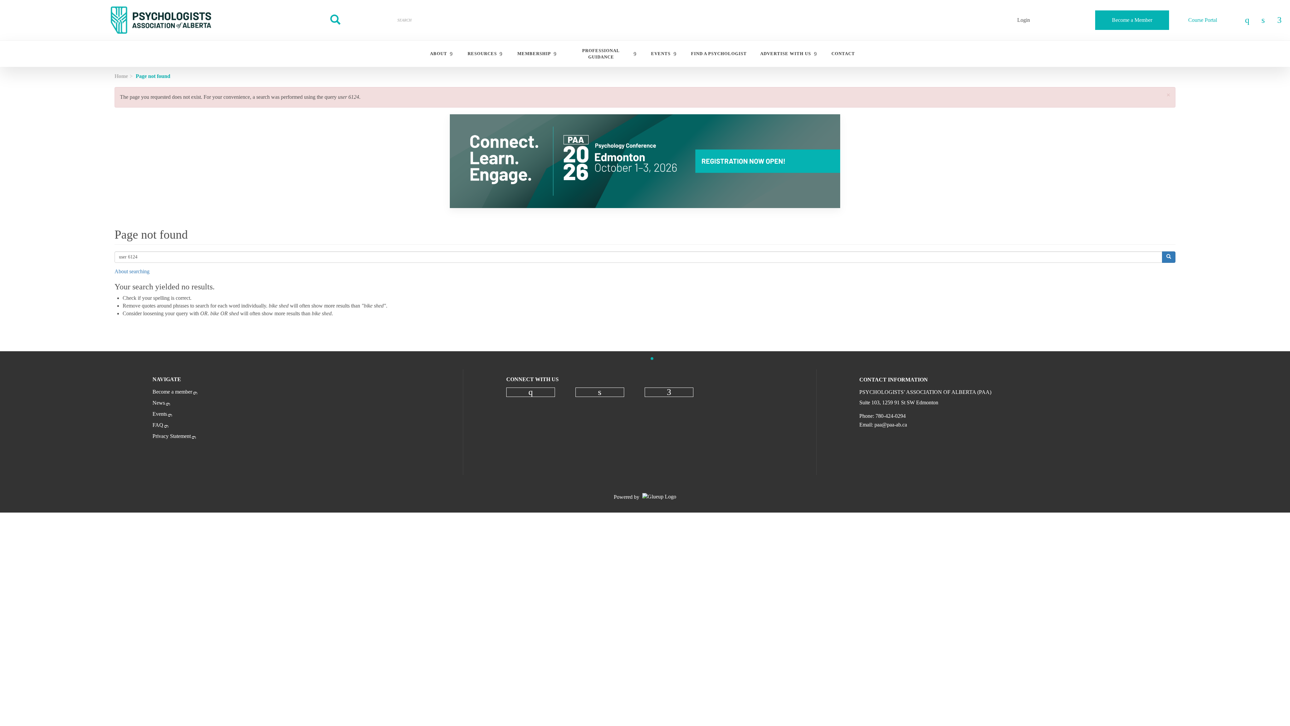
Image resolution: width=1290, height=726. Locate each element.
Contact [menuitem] (843, 53)
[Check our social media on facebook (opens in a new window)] (669, 392)
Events (160, 414)
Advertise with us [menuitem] (785, 53)
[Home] (161, 20)
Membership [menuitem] (534, 53)
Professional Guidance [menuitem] (601, 53)
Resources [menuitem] (482, 53)
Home (121, 76)
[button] (1168, 95)
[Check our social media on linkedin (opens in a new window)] (599, 392)
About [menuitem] (438, 53)
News (159, 403)
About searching (132, 271)
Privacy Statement (172, 436)
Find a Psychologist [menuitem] (719, 53)
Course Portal (1202, 20)
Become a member (172, 392)
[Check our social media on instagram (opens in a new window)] (530, 392)
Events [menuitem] (661, 53)
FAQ (158, 425)
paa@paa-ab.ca (890, 425)
